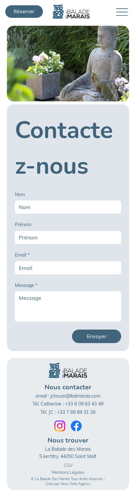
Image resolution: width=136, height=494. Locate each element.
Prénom (23, 225)
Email (22, 255)
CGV (68, 466)
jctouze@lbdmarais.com (75, 396)
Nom (20, 194)
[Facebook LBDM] (76, 426)
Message (26, 285)
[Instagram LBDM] (59, 426)
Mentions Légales (68, 473)
